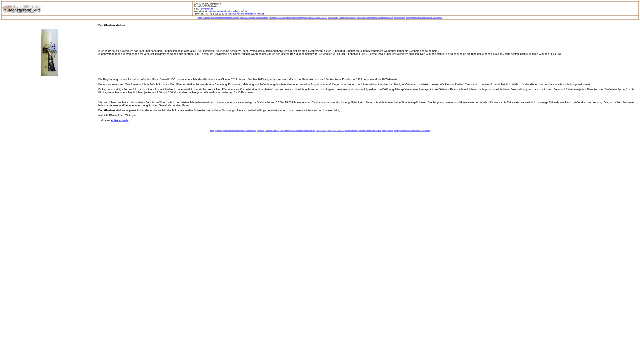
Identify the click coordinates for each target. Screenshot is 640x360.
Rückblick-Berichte (364, 17)
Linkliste (402, 17)
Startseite (206, 17)
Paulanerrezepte (262, 17)
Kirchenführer (333, 17)
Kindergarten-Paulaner (347, 17)
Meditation (389, 17)
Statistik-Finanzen (378, 17)
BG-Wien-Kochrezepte (433, 17)
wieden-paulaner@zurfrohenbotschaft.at (228, 11)
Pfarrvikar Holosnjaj (232, 17)
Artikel (242, 17)
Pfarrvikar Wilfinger (217, 17)
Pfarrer (225, 131)
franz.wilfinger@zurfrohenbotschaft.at (246, 13)
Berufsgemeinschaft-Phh (415, 17)
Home (200, 17)
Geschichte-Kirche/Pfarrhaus (316, 17)
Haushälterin (250, 17)
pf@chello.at (207, 9)
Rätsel (396, 17)
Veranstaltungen (298, 17)
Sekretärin (273, 17)
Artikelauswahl (119, 120)
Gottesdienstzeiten (284, 17)
